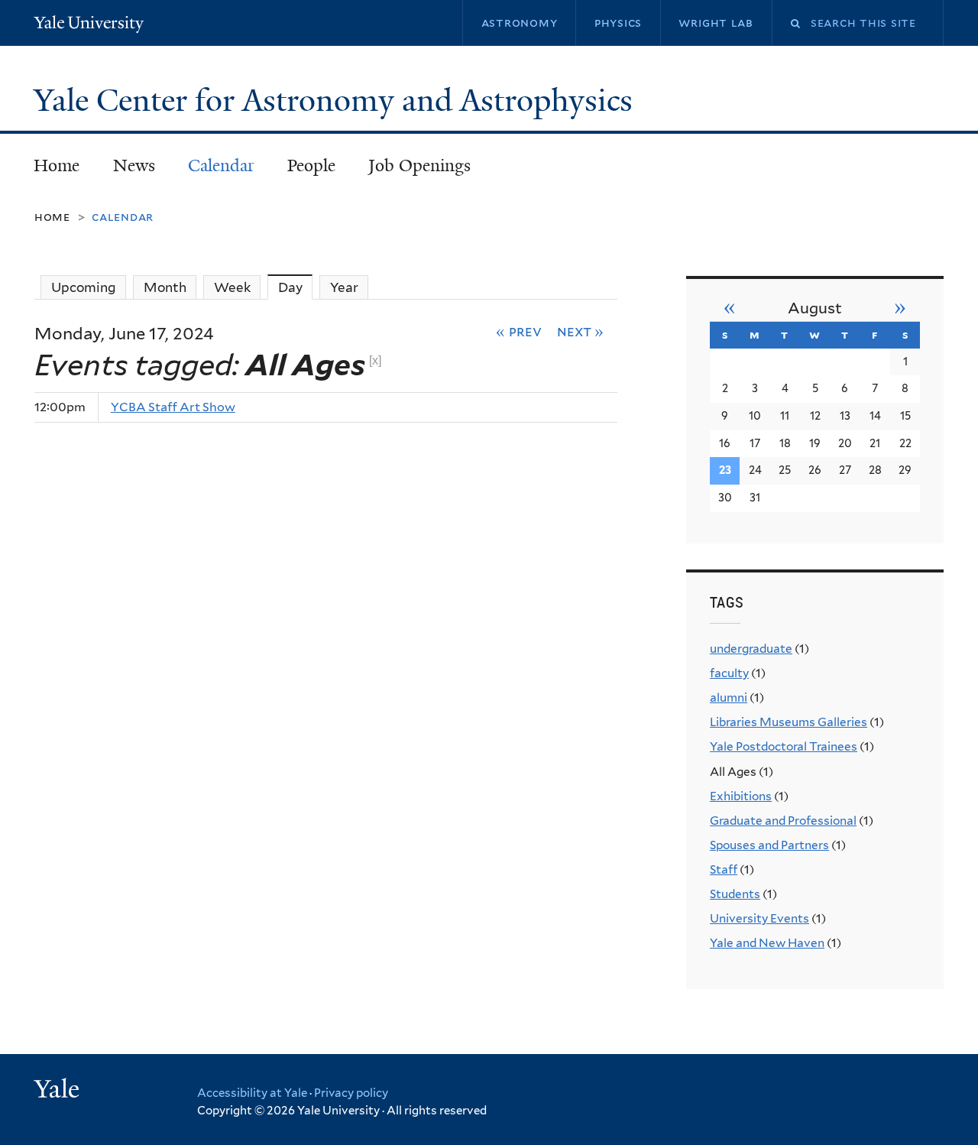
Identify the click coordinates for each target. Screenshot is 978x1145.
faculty (729, 673)
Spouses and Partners (769, 845)
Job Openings (419, 165)
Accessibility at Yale (252, 1093)
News (134, 165)
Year (344, 287)
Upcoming (83, 287)
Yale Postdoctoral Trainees (783, 746)
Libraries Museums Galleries (788, 722)
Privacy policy (351, 1093)
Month (165, 287)
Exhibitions (741, 796)
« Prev (519, 331)
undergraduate (751, 648)
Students (735, 894)
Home (56, 165)
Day (295, 287)
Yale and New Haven (767, 943)
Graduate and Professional (783, 820)
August (815, 308)
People (311, 165)
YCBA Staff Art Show (173, 407)
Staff (723, 869)
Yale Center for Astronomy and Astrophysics (337, 100)
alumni (728, 697)
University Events (759, 918)
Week (232, 287)
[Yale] (58, 1090)
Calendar (221, 165)
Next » (580, 331)
